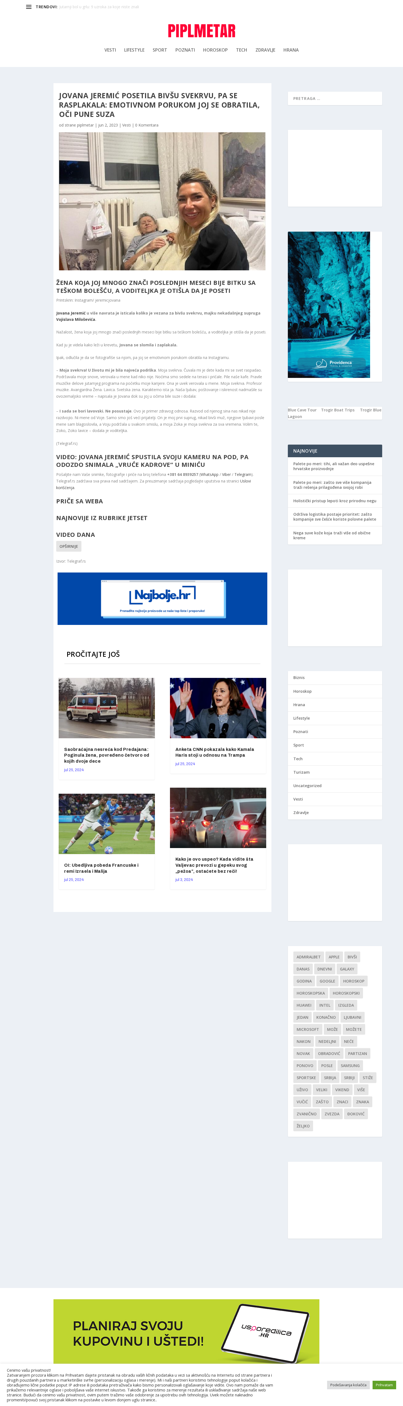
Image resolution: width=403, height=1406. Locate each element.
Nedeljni (327, 1041)
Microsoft (308, 1029)
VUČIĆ (302, 1101)
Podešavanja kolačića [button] (348, 1384)
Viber (226, 474)
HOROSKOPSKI (346, 993)
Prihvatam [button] (384, 1384)
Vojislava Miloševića (75, 319)
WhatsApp (209, 474)
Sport (160, 50)
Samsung (350, 1065)
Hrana (291, 50)
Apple (334, 956)
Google (327, 981)
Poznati (185, 50)
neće (349, 1041)
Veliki (321, 1089)
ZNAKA (362, 1101)
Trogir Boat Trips (337, 409)
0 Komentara (146, 125)
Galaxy (347, 969)
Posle (327, 1065)
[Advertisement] (335, 168)
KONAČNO (326, 1017)
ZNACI (342, 1101)
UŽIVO (302, 1089)
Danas (303, 969)
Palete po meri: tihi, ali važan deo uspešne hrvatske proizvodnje (333, 466)
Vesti (110, 50)
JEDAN (302, 1017)
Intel (324, 1005)
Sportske (306, 1077)
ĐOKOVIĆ (356, 1113)
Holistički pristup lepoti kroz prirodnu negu (334, 500)
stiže (368, 1077)
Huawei (304, 1005)
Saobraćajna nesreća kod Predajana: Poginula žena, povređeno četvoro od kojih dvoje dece (106, 755)
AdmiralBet (309, 956)
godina (304, 981)
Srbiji (349, 1077)
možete (354, 1029)
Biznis (299, 677)
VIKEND (342, 1089)
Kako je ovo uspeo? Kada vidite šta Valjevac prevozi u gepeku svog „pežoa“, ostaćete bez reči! (214, 865)
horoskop (353, 981)
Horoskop (215, 50)
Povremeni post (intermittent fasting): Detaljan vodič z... (108, 6)
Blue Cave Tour (302, 409)
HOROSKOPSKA (311, 993)
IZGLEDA (346, 1005)
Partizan (357, 1053)
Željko (303, 1126)
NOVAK (303, 1053)
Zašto (322, 1101)
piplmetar (85, 125)
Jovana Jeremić (71, 313)
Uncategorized (307, 785)
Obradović (329, 1053)
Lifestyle (134, 50)
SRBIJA (330, 1077)
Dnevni (324, 969)
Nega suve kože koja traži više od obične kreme (331, 535)
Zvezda (332, 1113)
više (361, 1089)
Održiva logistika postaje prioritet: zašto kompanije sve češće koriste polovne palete (334, 517)
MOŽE (332, 1029)
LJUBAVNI (352, 1017)
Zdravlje (265, 50)
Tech (241, 50)
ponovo (305, 1065)
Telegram (242, 474)
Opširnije (68, 546)
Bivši (352, 956)
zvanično (307, 1113)
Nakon (304, 1041)
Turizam (301, 772)
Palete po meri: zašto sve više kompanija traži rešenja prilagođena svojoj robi (332, 485)
